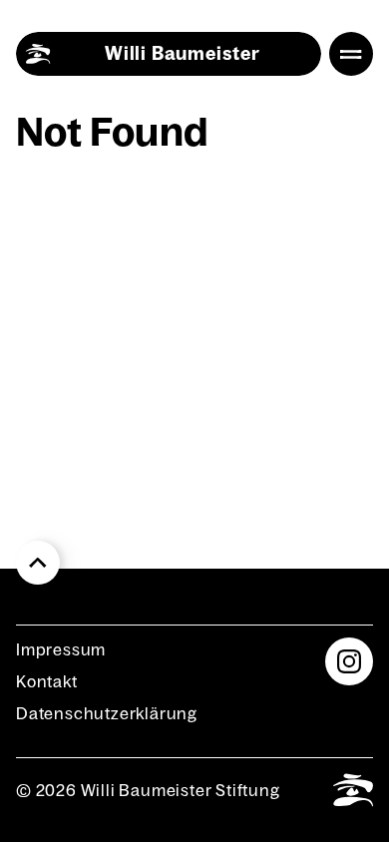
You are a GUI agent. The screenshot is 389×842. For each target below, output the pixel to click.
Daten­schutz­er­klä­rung (106, 713)
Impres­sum (61, 649)
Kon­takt (47, 681)
